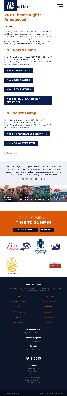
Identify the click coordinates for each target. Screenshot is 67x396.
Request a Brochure (24, 230)
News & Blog (48, 312)
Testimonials (48, 307)
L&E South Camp (20, 113)
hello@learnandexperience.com (34, 333)
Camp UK (18, 317)
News (15, 153)
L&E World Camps (18, 312)
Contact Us (49, 323)
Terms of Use (59, 393)
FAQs (18, 307)
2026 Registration (18, 301)
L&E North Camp (20, 50)
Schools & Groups (48, 301)
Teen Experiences (48, 296)
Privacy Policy (49, 393)
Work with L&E (49, 317)
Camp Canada (18, 323)
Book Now (45, 230)
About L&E (18, 296)
